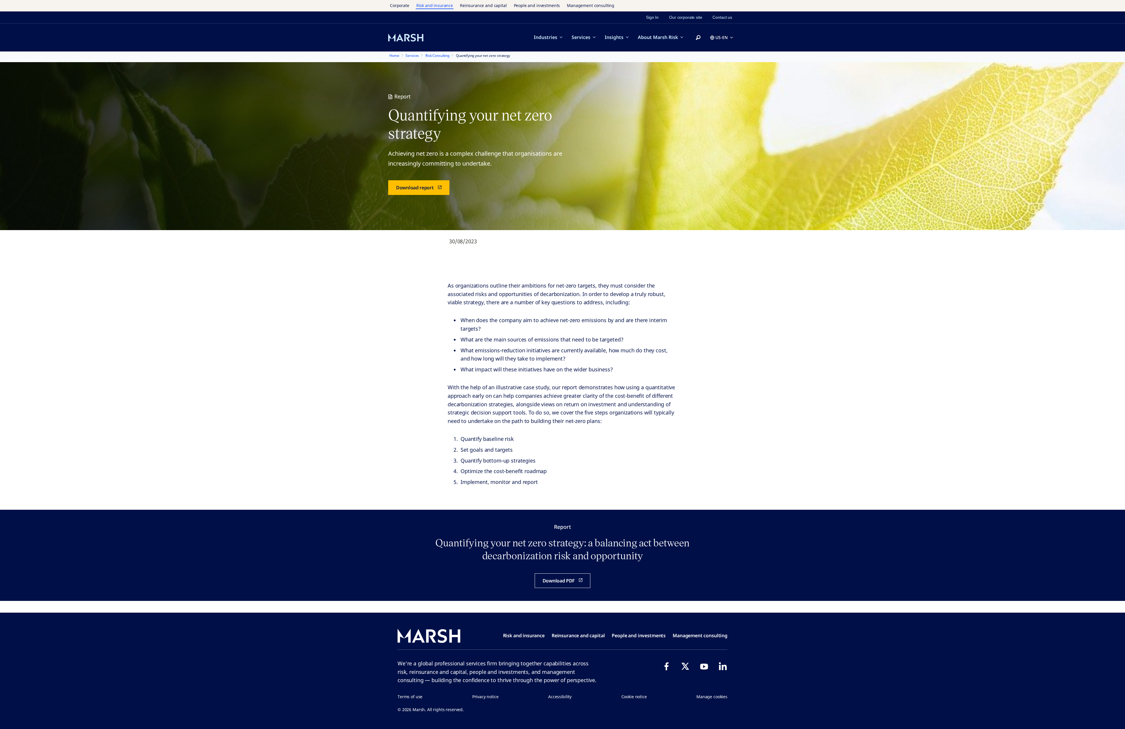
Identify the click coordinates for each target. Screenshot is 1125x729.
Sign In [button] (652, 17)
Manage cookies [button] (711, 696)
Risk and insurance (434, 5)
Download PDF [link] (559, 580)
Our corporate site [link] (685, 17)
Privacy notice (485, 696)
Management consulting (590, 5)
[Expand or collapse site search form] (698, 38)
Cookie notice (634, 696)
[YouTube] (704, 666)
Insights (614, 37)
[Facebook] (666, 666)
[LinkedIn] (723, 666)
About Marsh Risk (658, 37)
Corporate (399, 5)
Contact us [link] (722, 17)
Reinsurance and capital (483, 5)
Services (581, 37)
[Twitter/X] (685, 666)
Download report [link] (415, 187)
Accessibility (560, 696)
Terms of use (410, 696)
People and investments (537, 5)
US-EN (721, 37)
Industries (545, 37)
